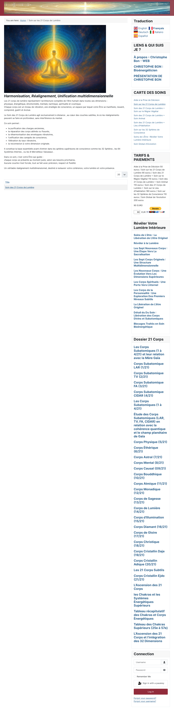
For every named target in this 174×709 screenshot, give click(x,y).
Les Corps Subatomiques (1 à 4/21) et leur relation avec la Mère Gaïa (149, 352)
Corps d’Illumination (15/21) (149, 519)
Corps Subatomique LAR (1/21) (149, 365)
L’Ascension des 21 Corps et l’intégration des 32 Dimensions (149, 637)
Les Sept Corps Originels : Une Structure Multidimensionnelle (150, 262)
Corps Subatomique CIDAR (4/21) (149, 393)
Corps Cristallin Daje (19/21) (149, 553)
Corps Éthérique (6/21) (146, 449)
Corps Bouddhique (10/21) (148, 476)
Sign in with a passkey (153, 683)
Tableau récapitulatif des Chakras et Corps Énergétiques (150, 614)
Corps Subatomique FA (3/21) (149, 384)
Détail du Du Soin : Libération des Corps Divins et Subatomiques (148, 315)
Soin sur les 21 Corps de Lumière (149, 104)
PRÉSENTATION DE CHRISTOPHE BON (148, 78)
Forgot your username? (145, 701)
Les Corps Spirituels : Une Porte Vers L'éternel (150, 283)
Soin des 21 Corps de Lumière (19, 187)
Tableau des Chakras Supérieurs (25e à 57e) (151, 626)
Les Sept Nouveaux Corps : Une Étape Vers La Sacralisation (150, 251)
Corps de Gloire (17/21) (145, 534)
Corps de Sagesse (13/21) (147, 500)
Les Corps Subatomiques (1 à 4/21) (148, 404)
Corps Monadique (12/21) (147, 491)
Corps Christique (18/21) (146, 543)
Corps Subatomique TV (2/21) (149, 375)
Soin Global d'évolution (145, 144)
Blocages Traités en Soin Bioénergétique (149, 325)
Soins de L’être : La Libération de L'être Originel (151, 236)
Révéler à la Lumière (146, 243)
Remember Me (144, 676)
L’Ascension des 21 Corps (148, 587)
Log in (151, 691)
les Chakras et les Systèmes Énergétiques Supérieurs (147, 600)
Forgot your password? (145, 698)
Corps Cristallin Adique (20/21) (145, 562)
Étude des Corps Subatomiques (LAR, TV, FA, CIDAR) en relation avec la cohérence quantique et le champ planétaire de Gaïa (150, 425)
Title (7, 182)
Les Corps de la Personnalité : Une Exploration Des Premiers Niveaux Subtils (149, 295)
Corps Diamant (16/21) (151, 527)
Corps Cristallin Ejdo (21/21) (149, 577)
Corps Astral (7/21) (148, 457)
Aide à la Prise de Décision (146, 100)
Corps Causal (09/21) (150, 468)
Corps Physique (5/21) (150, 442)
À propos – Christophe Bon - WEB (150, 59)
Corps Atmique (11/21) (150, 483)
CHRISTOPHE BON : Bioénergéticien (148, 68)
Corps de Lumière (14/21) (147, 510)
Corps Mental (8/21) (149, 463)
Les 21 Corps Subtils (149, 570)
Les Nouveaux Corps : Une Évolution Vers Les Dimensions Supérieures (150, 273)
